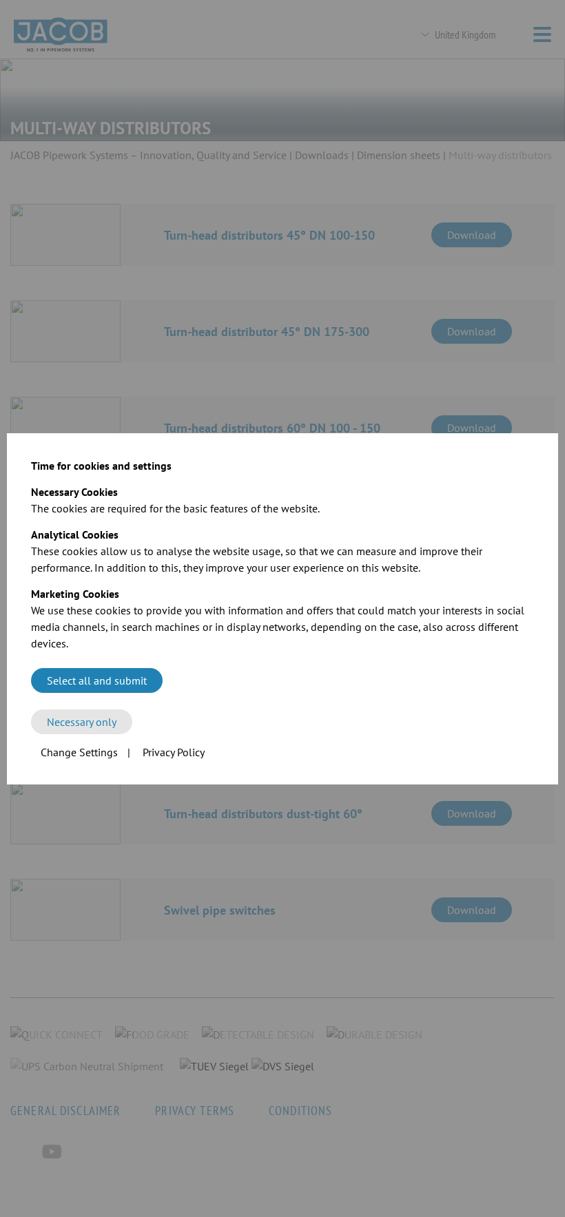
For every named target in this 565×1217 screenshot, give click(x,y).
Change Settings (79, 752)
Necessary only (81, 722)
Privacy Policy (174, 752)
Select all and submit (97, 680)
